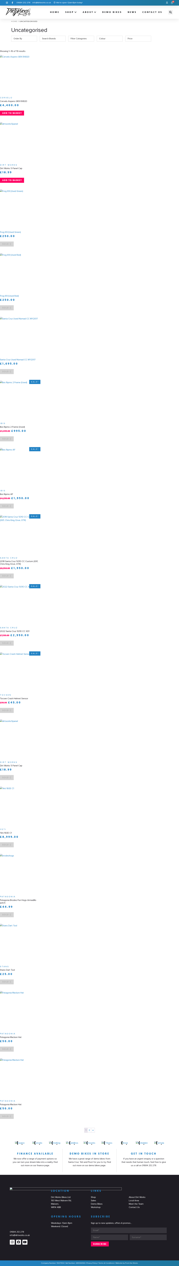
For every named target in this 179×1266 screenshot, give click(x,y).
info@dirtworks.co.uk (20, 1235)
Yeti (3, 829)
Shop (93, 1197)
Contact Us (134, 1207)
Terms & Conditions (106, 1263)
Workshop (96, 1207)
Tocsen (5, 695)
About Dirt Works (137, 1197)
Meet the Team (136, 1204)
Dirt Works (8, 165)
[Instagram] (12, 1242)
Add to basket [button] (12, 113)
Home (14, 21)
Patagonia (8, 897)
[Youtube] (24, 1242)
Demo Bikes (97, 1204)
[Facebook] (18, 1242)
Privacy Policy (91, 1263)
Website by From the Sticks (127, 1263)
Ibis (3, 423)
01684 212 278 (17, 1232)
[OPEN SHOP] (76, 12)
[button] (170, 12)
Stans (4, 967)
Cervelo (6, 98)
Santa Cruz (9, 558)
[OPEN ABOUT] (95, 12)
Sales (93, 1200)
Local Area (134, 1200)
